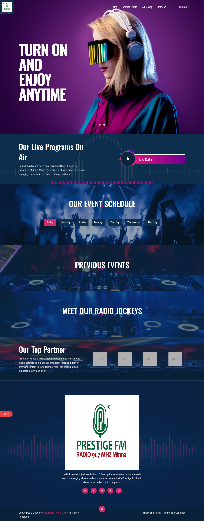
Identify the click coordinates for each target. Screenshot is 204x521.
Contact (161, 7)
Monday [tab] (98, 222)
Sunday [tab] (82, 222)
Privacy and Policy (151, 512)
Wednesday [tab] (133, 222)
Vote (6, 413)
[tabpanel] (102, 67)
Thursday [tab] (152, 222)
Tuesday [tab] (115, 222)
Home (114, 7)
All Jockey (147, 7)
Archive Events (129, 7)
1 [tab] (100, 125)
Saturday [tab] (65, 222)
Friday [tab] (50, 222)
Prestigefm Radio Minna (55, 512)
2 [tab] (104, 125)
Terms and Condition (174, 512)
